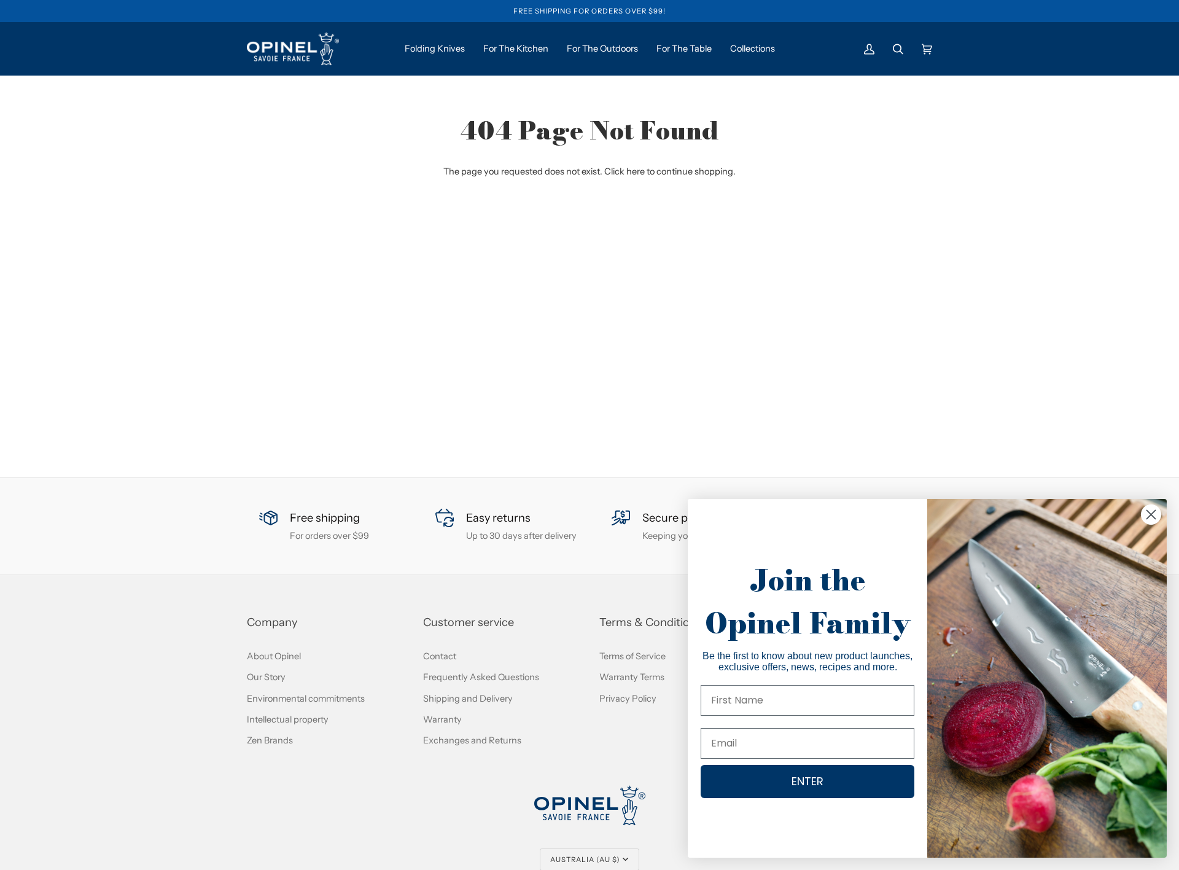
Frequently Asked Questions (481, 677)
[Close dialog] (1151, 514)
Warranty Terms (631, 677)
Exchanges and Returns (472, 740)
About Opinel (274, 656)
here (635, 171)
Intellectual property (288, 719)
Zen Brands (270, 740)
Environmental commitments (306, 698)
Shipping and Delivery (468, 698)
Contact (439, 656)
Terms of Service (632, 656)
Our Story (266, 677)
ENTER (807, 781)
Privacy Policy (627, 698)
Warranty (442, 719)
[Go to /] (293, 48)
